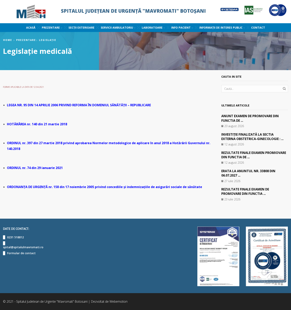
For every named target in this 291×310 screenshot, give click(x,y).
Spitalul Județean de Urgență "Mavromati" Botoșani (133, 11)
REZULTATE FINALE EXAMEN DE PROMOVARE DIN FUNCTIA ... (245, 191)
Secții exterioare (81, 27)
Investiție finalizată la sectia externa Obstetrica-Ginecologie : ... (252, 136)
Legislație (47, 40)
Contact (258, 27)
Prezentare (26, 40)
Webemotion (118, 301)
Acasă (30, 27)
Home (7, 40)
